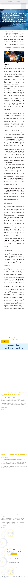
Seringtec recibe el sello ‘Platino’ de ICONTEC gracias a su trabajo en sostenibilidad (14, 393)
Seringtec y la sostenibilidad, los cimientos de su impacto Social (14, 455)
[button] (24, 6)
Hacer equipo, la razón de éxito (10, 515)
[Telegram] (19, 550)
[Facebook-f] (8, 550)
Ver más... (2, 409)
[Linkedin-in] (15, 550)
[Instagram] (12, 550)
